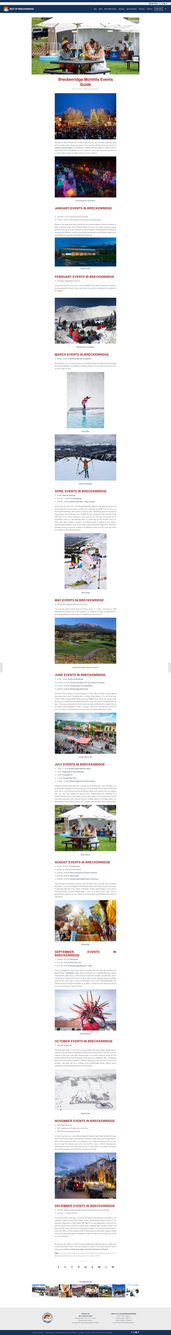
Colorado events (104, 1253)
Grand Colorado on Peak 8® (124, 1320)
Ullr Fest (85, 1223)
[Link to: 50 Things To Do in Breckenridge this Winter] (52, 1290)
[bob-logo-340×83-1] (18, 9)
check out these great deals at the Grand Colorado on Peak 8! (86, 1249)
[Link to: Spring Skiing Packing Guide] (118, 1290)
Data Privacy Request (107, 1332)
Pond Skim (85, 431)
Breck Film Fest (75, 962)
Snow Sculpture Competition (85, 200)
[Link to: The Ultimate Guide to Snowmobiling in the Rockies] (132, 1290)
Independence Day (85, 757)
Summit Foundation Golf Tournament (85, 667)
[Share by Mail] (112, 1267)
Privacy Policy (99, 1332)
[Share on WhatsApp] (72, 1267)
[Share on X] (65, 1267)
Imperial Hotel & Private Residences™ (123, 1322)
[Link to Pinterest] (166, 3)
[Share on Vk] (99, 1267)
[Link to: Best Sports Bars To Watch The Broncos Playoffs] (92, 1290)
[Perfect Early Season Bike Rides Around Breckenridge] (169, 667)
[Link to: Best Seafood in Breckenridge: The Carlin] (65, 1290)
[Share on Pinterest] (78, 1267)
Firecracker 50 (67, 775)
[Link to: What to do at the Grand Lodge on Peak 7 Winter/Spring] (78, 1290)
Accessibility (81, 1332)
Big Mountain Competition (86, 347)
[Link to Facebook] (160, 3)
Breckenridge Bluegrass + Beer (81, 966)
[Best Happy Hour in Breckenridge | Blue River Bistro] (1, 667)
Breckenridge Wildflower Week (80, 768)
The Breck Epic (74, 866)
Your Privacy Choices (90, 1332)
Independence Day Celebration (73, 772)
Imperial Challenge (85, 484)
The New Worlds (75, 498)
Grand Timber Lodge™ (123, 1316)
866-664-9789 (153, 3)
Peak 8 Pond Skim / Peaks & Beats (82, 501)
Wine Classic (85, 854)
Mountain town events (70, 1256)
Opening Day (85, 1113)
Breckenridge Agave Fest (79, 689)
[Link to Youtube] (164, 3)
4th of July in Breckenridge (67, 1253)
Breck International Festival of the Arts (83, 872)
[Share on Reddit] (106, 1267)
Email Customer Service (85, 1320)
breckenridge (80, 1253)
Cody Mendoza (94, 89)
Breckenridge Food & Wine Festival (82, 781)
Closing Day (85, 592)
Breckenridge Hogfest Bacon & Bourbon (84, 879)
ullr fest (98, 1256)
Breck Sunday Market (75, 679)
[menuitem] (95, 9)
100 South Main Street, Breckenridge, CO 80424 (85, 1322)
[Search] (166, 9)
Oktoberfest (85, 944)
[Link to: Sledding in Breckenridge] (38, 1290)
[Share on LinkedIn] (85, 1267)
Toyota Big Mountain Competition (79, 358)
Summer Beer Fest (69, 778)
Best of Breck (41, 1332)
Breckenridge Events (91, 1253)
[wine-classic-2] (85, 45)
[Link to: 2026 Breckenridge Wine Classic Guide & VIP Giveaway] (105, 1290)
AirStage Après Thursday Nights (81, 686)
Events (85, 89)
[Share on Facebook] (58, 1267)
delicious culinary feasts (63, 148)
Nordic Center (85, 268)
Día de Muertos (85, 1033)
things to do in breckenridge (86, 1256)
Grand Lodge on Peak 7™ (123, 1318)
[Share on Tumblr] (92, 1267)
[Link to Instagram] (162, 3)
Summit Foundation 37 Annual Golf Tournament (87, 682)
